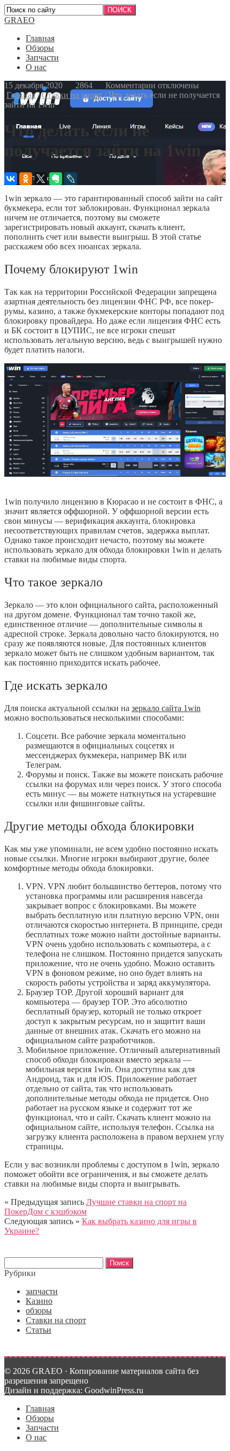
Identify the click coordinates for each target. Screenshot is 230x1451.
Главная (40, 38)
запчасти (42, 1291)
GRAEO (19, 20)
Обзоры (40, 47)
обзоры (39, 1310)
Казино (39, 1300)
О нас (36, 67)
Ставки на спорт (72, 95)
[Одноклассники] (25, 178)
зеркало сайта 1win (166, 708)
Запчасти (42, 57)
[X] (40, 178)
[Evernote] (55, 178)
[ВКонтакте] (10, 178)
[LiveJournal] (70, 178)
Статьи (38, 1329)
